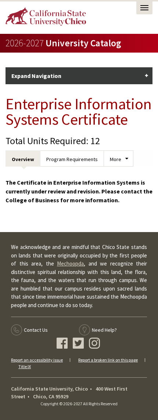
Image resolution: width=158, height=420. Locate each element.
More (115, 159)
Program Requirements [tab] (72, 159)
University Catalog (63, 43)
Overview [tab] (23, 159)
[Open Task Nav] (144, 7)
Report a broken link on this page (108, 360)
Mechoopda (70, 263)
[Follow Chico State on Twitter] (79, 344)
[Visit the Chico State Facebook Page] (63, 344)
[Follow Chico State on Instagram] (95, 344)
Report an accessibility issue (37, 360)
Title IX (24, 366)
